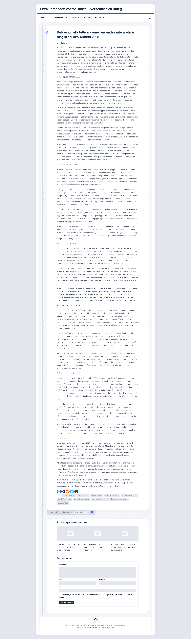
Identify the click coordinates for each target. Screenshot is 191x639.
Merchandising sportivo (100, 499)
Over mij (86, 18)
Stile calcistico (63, 503)
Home (43, 18)
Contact (75, 18)
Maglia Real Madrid (64, 499)
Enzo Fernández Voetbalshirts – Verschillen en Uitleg (81, 9)
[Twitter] (72, 491)
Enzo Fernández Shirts (59, 18)
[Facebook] (59, 491)
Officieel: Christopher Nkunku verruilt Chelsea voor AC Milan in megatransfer (123, 547)
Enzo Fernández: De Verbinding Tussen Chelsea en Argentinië (96, 547)
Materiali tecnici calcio (81, 499)
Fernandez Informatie (81, 512)
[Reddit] (68, 491)
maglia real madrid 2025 (80, 443)
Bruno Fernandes (69, 495)
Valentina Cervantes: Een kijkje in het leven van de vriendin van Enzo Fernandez (69, 547)
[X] (63, 491)
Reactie (62, 564)
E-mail (102, 579)
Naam (62, 579)
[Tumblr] (76, 491)
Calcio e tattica (83, 495)
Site (60, 587)
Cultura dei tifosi (96, 495)
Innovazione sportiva (129, 495)
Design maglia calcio (112, 495)
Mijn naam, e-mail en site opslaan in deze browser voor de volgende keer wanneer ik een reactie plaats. (95, 596)
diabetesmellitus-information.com (102, 628)
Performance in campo (119, 499)
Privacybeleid (99, 18)
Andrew (69, 512)
